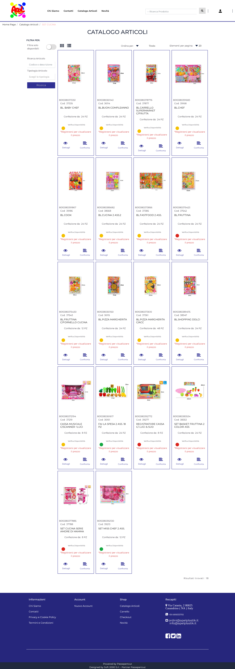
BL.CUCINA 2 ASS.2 (109, 215)
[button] (202, 11)
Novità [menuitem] (105, 10)
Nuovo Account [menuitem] (83, 605)
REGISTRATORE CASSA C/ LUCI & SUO (150, 425)
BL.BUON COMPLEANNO (113, 107)
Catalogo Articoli (28, 24)
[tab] (63, 46)
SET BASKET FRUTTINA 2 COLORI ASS (189, 425)
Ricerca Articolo (36, 58)
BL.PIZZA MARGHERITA (112, 319)
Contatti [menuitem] (68, 10)
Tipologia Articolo (37, 70)
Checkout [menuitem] (125, 617)
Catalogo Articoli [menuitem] (87, 10)
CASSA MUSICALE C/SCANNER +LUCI (71, 425)
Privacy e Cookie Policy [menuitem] (42, 617)
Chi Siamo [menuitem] (53, 10)
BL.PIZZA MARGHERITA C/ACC (150, 321)
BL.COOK (66, 215)
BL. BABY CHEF (69, 107)
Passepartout (124, 663)
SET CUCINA (49, 24)
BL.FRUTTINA (182, 215)
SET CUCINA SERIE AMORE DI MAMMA (72, 530)
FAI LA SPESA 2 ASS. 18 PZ (112, 425)
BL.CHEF (179, 107)
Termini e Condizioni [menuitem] (41, 622)
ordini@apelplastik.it (183, 620)
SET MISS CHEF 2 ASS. (111, 528)
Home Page (9, 24)
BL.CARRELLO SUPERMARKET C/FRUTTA (145, 110)
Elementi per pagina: (181, 45)
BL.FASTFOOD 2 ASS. (149, 215)
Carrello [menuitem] (124, 611)
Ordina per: (127, 45)
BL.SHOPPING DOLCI (187, 319)
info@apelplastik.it (182, 623)
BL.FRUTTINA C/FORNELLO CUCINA (73, 321)
